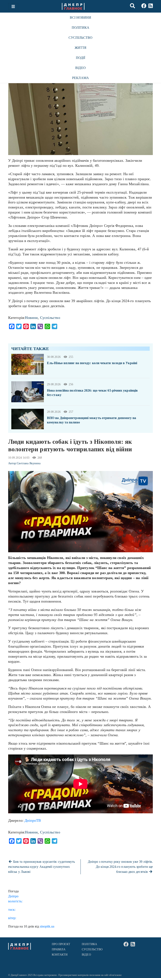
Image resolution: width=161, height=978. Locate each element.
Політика (81, 27)
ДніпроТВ (33, 820)
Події (80, 58)
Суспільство (81, 37)
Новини (31, 318)
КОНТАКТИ (60, 954)
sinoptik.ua (47, 926)
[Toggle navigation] (13, 6)
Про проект (61, 944)
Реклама (80, 78)
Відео (80, 68)
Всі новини (80, 17)
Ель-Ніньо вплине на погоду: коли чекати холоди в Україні (92, 363)
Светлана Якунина (28, 463)
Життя (80, 47)
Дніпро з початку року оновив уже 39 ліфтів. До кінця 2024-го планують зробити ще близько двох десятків (120, 866)
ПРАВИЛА (59, 949)
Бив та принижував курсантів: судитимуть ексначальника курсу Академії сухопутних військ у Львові (41, 866)
